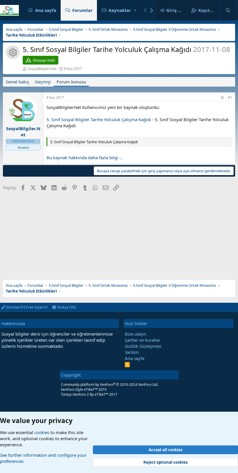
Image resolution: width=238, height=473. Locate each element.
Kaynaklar (120, 10)
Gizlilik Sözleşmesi (143, 346)
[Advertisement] (119, 233)
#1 (230, 97)
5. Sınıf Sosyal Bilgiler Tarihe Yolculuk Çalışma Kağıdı (98, 119)
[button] (135, 10)
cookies (41, 432)
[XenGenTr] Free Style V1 (26, 307)
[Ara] (228, 10)
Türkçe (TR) (66, 307)
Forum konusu (71, 82)
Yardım (132, 352)
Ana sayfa (45, 10)
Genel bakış (17, 82)
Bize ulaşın (135, 334)
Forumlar (82, 10)
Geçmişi (43, 82)
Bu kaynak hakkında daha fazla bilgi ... (84, 157)
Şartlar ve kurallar (142, 340)
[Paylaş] (222, 97)
